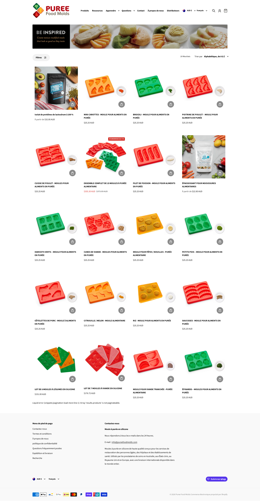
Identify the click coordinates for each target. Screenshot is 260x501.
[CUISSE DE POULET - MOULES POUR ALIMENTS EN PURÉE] (56, 156)
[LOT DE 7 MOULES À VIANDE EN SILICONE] (105, 362)
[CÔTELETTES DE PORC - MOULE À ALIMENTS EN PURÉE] (56, 294)
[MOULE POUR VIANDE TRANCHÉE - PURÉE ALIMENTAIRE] (154, 362)
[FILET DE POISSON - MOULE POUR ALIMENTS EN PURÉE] (154, 156)
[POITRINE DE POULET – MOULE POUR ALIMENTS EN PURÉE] (203, 88)
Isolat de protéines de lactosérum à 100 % (54, 114)
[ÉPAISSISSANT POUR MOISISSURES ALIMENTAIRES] (203, 156)
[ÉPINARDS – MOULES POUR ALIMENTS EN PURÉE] (203, 362)
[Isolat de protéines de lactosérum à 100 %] (56, 88)
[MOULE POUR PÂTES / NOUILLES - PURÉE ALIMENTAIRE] (154, 225)
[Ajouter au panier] (72, 104)
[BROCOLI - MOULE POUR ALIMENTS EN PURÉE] (154, 88)
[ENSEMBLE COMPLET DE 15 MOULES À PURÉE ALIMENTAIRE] (105, 156)
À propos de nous (40, 438)
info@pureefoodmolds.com (124, 442)
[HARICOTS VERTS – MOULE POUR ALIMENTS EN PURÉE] (56, 225)
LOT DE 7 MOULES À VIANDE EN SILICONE (103, 388)
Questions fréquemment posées (47, 448)
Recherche (37, 458)
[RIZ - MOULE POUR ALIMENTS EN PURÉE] (154, 294)
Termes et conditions (42, 433)
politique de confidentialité (44, 443)
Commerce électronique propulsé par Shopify (209, 494)
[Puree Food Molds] (50, 11)
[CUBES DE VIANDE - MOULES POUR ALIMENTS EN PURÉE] (105, 225)
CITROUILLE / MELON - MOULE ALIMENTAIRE (104, 320)
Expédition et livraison (42, 453)
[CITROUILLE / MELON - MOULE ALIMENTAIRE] (105, 294)
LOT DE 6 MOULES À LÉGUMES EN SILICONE (55, 389)
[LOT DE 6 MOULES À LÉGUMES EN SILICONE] (56, 362)
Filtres (39, 57)
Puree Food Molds (183, 494)
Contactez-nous (39, 428)
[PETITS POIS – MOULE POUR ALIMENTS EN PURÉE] (203, 225)
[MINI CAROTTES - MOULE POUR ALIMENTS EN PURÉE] (105, 88)
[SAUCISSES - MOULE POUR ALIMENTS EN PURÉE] (203, 294)
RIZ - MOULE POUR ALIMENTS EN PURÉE (152, 320)
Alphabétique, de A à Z (214, 56)
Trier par (198, 56)
